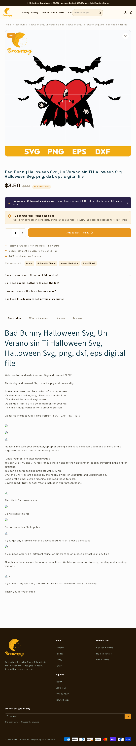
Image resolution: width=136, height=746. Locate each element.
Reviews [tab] (77, 318)
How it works (102, 659)
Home (8, 24)
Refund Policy (62, 699)
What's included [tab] (38, 318)
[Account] (125, 12)
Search (59, 681)
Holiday (59, 653)
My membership (104, 653)
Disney (45, 12)
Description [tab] (15, 318)
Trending (25, 12)
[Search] (99, 12)
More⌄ (71, 12)
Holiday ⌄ (35, 12)
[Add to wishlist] (125, 36)
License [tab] (60, 318)
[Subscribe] (128, 716)
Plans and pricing (104, 647)
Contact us (61, 687)
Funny (54, 12)
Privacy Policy (62, 693)
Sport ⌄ (62, 12)
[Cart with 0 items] (131, 12)
